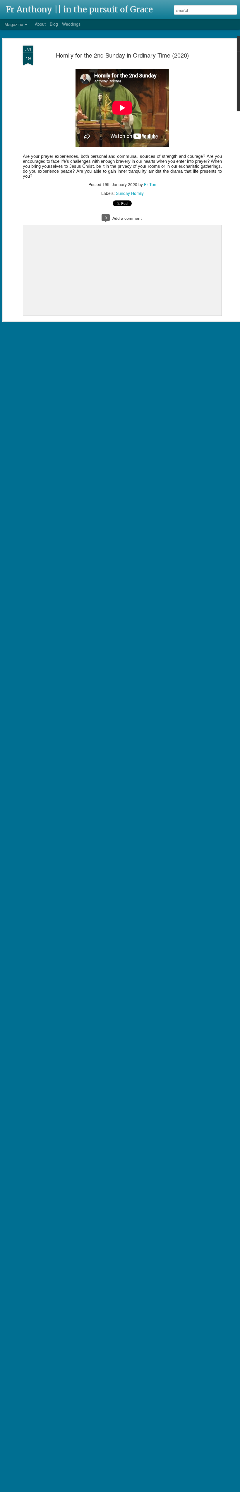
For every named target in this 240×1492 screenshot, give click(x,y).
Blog (54, 24)
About (40, 24)
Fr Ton (150, 184)
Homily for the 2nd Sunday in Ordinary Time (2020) (122, 55)
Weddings (71, 24)
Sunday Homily (130, 193)
